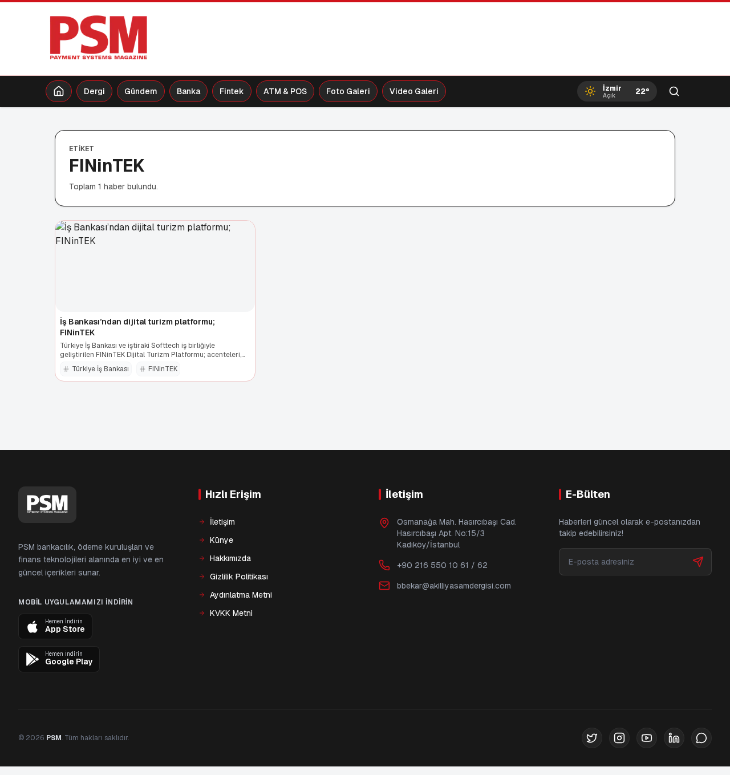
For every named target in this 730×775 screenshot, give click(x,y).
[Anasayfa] (59, 91)
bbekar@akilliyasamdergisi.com (454, 586)
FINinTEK (162, 369)
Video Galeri (414, 91)
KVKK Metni (231, 613)
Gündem (140, 91)
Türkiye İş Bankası (100, 369)
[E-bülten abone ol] (698, 561)
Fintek (232, 91)
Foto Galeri (348, 91)
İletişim (222, 522)
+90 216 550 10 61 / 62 (442, 565)
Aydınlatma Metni (241, 595)
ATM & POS (285, 91)
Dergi (94, 91)
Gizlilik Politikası (239, 576)
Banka (188, 91)
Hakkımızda (230, 558)
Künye (221, 540)
